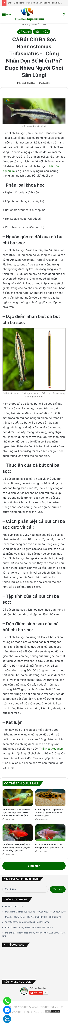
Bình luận (34, 865)
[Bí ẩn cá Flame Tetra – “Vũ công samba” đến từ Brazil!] (50, 832)
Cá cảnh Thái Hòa (27, 83)
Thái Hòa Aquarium (51, 748)
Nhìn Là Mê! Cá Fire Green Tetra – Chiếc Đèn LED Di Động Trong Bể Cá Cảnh (16, 812)
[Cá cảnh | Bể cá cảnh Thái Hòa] (29, 14)
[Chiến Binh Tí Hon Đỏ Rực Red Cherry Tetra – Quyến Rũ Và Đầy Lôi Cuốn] (18, 832)
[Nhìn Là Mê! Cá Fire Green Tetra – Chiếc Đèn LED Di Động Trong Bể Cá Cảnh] (18, 798)
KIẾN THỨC (41, 31)
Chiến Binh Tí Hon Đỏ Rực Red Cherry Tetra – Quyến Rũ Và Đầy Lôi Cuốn (16, 847)
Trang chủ (29, 24)
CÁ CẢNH (41, 24)
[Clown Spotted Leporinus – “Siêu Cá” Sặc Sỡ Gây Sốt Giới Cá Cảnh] (50, 798)
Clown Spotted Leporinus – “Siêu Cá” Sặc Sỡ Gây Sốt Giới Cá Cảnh (49, 812)
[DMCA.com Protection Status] (52, 1012)
